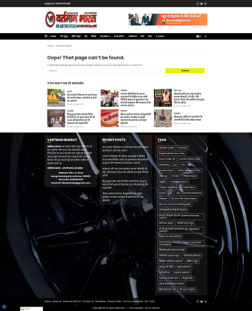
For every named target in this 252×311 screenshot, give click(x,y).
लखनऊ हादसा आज (168, 278)
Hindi (27, 309)
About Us (56, 301)
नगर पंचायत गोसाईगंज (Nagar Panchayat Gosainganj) (180, 243)
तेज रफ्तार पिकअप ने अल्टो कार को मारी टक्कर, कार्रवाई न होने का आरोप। (82, 97)
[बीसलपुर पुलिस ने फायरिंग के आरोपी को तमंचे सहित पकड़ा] (163, 118)
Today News (188, 187)
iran (183, 164)
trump (162, 192)
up (171, 192)
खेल (142, 36)
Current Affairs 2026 (189, 158)
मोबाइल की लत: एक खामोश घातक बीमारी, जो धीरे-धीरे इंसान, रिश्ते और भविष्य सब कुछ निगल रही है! (189, 98)
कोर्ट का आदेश (166, 223)
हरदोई (69, 92)
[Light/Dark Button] (198, 36)
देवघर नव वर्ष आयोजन (170, 236)
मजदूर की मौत (166, 267)
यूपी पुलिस (164, 272)
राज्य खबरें (118, 36)
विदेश (93, 36)
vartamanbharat (192, 192)
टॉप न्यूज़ (64, 36)
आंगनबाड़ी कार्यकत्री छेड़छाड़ (173, 209)
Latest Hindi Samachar (189, 170)
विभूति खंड (187, 278)
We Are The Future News (183, 198)
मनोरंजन (133, 36)
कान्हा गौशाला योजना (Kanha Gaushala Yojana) (179, 216)
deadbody (164, 164)
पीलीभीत (123, 91)
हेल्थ (150, 36)
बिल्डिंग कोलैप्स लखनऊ (171, 261)
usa (178, 192)
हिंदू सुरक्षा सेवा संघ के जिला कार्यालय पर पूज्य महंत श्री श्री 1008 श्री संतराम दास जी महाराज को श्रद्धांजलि (81, 119)
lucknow (163, 175)
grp (175, 164)
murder (175, 175)
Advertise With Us (72, 301)
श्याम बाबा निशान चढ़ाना (171, 283)
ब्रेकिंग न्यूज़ (192, 261)
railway (162, 181)
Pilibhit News (189, 175)
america (182, 147)
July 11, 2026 (74, 104)
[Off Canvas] (46, 36)
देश (86, 36)
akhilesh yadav (166, 147)
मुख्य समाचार (184, 267)
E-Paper (160, 36)
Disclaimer (100, 301)
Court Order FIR (167, 158)
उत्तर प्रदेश (104, 36)
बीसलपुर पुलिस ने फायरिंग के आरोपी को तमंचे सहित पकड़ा (188, 118)
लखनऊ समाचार (181, 272)
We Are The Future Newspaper (175, 204)
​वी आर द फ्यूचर (187, 289)
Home (53, 36)
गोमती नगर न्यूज (185, 223)
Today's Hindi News (168, 187)
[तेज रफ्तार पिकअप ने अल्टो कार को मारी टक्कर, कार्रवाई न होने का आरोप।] (56, 98)
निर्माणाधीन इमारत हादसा (172, 250)
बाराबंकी (70, 111)
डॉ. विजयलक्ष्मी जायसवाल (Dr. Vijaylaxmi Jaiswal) (179, 230)
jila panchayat (166, 170)
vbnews (163, 198)
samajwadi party (179, 181)
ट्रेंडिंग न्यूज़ (76, 36)
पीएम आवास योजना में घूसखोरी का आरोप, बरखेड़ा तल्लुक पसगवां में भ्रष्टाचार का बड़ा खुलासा (135, 119)
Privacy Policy (114, 301)
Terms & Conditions (133, 301)
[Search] (205, 36)
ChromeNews (136, 307)
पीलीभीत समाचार (192, 255)
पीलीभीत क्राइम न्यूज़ (169, 255)
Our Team (149, 301)
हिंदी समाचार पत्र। (167, 289)
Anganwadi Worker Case (171, 153)
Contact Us (88, 301)
